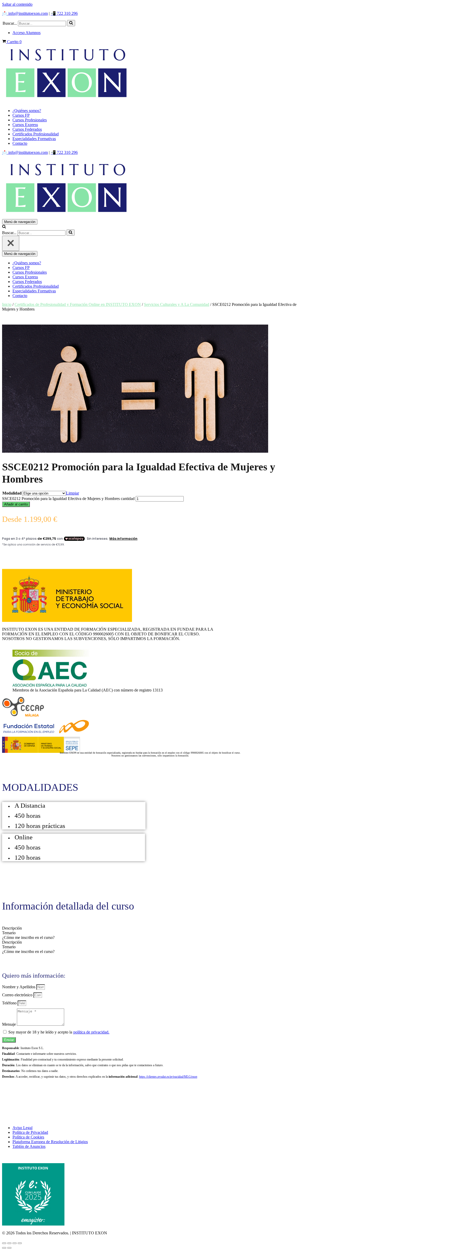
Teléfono (10, 1003)
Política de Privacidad (30, 1132)
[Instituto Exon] (224, 74)
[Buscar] (71, 23)
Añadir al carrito (16, 504)
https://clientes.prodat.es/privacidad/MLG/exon (168, 1076)
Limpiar (72, 493)
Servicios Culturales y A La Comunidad (176, 304)
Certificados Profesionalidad (35, 134)
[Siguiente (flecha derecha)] (9, 1248)
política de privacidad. (91, 1032)
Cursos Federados (27, 129)
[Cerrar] (10, 243)
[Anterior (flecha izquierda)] (4, 1248)
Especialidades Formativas (34, 138)
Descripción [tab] (12, 928)
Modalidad (12, 493)
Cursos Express (25, 124)
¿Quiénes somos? (26, 110)
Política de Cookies (28, 1137)
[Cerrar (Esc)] (20, 1243)
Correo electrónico (18, 995)
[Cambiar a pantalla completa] (9, 1243)
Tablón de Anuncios (28, 1146)
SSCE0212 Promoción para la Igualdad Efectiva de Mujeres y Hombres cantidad (68, 498)
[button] (71, 23)
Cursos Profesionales (29, 120)
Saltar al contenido (17, 4)
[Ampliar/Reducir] (4, 1243)
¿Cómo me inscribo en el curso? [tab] (28, 937)
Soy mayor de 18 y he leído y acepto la (58, 1032)
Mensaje (9, 1024)
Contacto (19, 143)
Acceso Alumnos (26, 32)
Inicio (6, 304)
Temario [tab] (9, 933)
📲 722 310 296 (64, 13)
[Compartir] (14, 1243)
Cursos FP (21, 115)
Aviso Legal (22, 1127)
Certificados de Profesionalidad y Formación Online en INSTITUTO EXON (78, 304)
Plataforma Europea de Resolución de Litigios (50, 1142)
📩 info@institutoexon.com (25, 13)
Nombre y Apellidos (19, 987)
